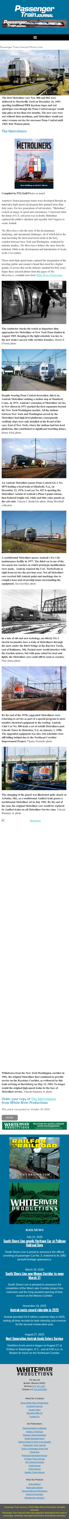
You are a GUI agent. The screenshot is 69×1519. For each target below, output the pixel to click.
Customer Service (34, 1406)
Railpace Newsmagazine (34, 1435)
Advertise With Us (34, 1413)
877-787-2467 (38, 1386)
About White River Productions (34, 1403)
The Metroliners (43, 1099)
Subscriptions (34, 1484)
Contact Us (34, 1416)
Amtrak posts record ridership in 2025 (34, 1309)
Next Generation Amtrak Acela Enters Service (34, 1338)
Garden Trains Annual (35, 1472)
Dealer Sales (35, 1410)
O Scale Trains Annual (34, 1459)
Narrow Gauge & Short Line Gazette (34, 1442)
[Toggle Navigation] (34, 37)
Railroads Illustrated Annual (34, 1455)
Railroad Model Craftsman (35, 1428)
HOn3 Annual (34, 1469)
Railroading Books (34, 1488)
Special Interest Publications (34, 1491)
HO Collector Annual (34, 1462)
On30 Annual (35, 1466)
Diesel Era (34, 1452)
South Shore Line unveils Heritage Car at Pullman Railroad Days (35, 1242)
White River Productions (49, 275)
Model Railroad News (34, 1438)
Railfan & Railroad (34, 1432)
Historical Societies (34, 1494)
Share (9, 1117)
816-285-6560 (40, 1389)
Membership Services (34, 1498)
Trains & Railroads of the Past (34, 1449)
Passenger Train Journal (34, 1445)
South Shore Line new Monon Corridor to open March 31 (35, 1275)
